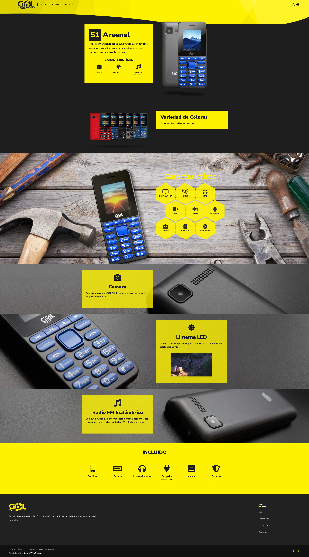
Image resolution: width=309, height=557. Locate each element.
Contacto (263, 525)
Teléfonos (264, 518)
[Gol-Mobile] (26, 4)
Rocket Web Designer (33, 553)
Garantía (263, 532)
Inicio (261, 512)
